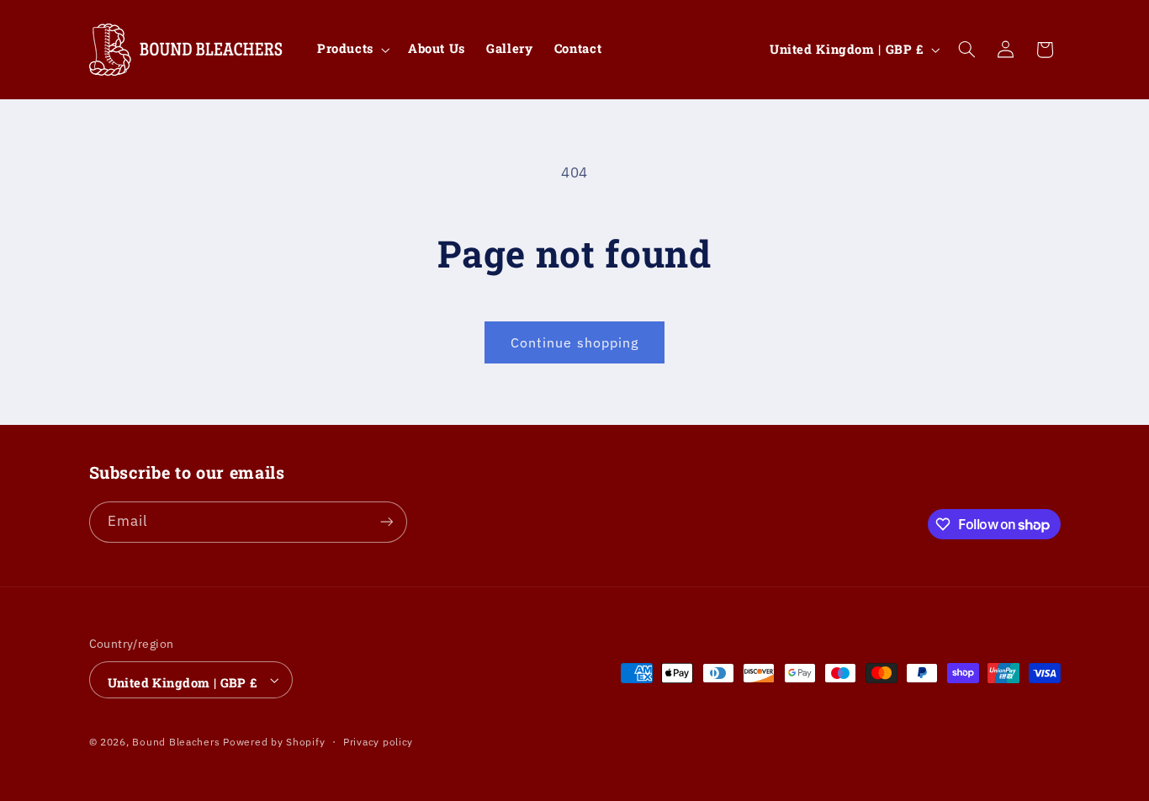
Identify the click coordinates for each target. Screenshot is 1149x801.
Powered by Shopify (274, 741)
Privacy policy (378, 741)
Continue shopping (574, 342)
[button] (351, 49)
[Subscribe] (386, 522)
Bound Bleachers (176, 741)
